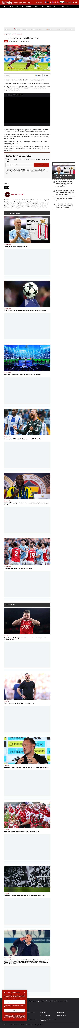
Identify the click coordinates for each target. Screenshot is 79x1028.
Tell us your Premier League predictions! (63, 176)
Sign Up (14, 1010)
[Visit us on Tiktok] (58, 2)
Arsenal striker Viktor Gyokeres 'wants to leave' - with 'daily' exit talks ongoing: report (64, 192)
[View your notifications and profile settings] (73, 2)
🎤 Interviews (68, 29)
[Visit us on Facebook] (45, 2)
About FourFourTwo (45, 1015)
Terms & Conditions (13, 1017)
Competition (7, 34)
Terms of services (24, 169)
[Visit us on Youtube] (50, 2)
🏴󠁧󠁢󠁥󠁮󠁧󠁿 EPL (59, 29)
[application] (27, 110)
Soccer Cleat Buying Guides (15, 6)
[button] (76, 2)
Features (48, 6)
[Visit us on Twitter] (48, 2)
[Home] (4, 6)
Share (7, 75)
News (36, 6)
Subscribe (62, 2)
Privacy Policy (20, 1016)
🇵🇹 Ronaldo (50, 29)
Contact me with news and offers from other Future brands (14, 1006)
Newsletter (29, 6)
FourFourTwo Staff (15, 41)
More (68, 6)
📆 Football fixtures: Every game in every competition (28, 29)
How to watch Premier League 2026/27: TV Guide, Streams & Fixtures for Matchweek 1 (64, 205)
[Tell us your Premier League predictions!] (63, 172)
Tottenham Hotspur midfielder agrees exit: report (64, 199)
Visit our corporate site (61, 1001)
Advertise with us (61, 1015)
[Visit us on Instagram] (53, 2)
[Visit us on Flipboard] (55, 2)
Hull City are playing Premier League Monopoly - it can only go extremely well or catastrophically (64, 184)
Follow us (39, 75)
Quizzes (55, 6)
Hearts (7, 187)
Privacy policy (43, 1012)
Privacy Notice (8, 170)
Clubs (62, 6)
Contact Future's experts (28, 1012)
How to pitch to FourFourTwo (29, 1019)
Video (41, 6)
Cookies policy (60, 1012)
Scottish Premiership (17, 34)
